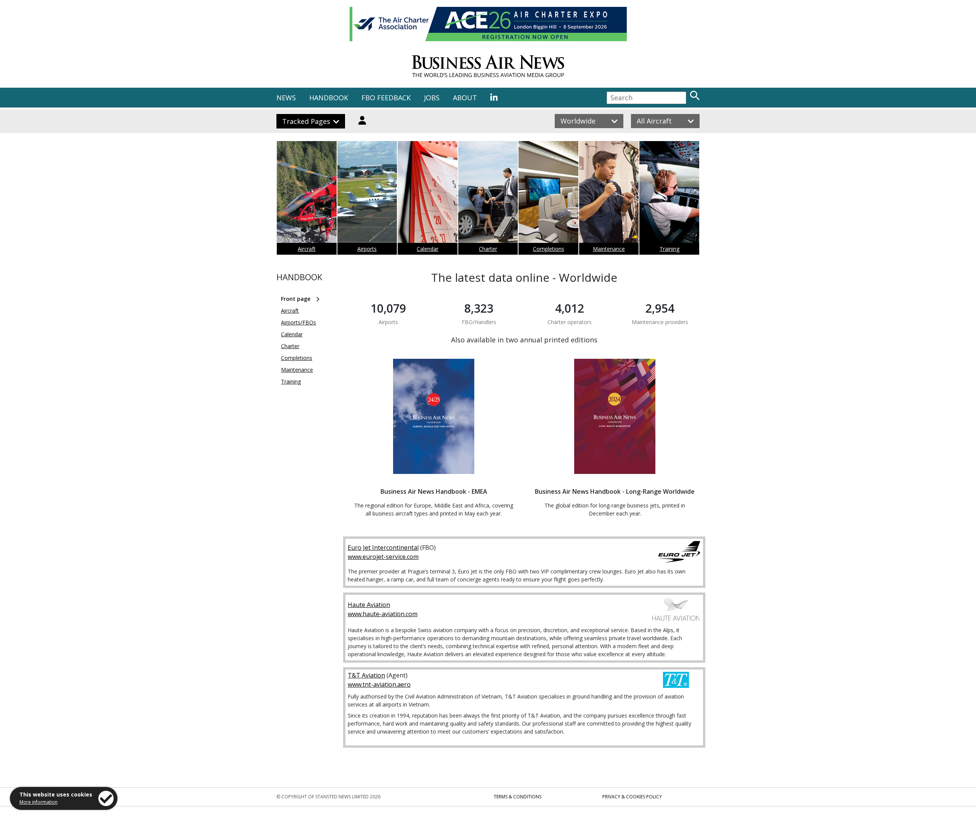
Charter (488, 248)
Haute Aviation (369, 605)
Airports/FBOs (298, 322)
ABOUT (465, 97)
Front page (295, 298)
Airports (367, 248)
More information (38, 802)
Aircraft (307, 248)
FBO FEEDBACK (386, 97)
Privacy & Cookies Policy (632, 796)
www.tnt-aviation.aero (379, 684)
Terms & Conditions (517, 796)
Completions (548, 248)
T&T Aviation (366, 675)
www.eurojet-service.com (383, 556)
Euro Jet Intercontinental (383, 547)
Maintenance (609, 248)
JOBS (432, 97)
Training (669, 248)
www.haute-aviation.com (382, 614)
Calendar (427, 248)
